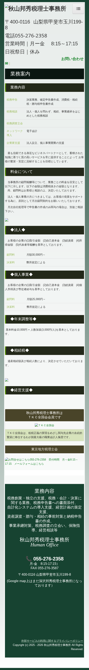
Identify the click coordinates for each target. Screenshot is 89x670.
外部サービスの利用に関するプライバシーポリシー (52, 640)
